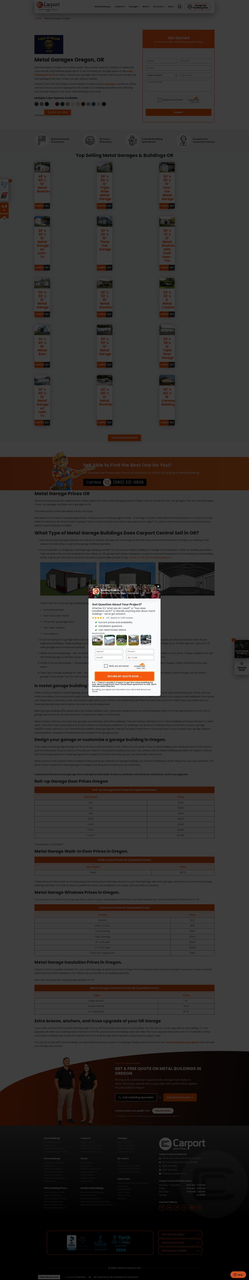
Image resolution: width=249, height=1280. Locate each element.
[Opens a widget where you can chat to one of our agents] (238, 1275)
